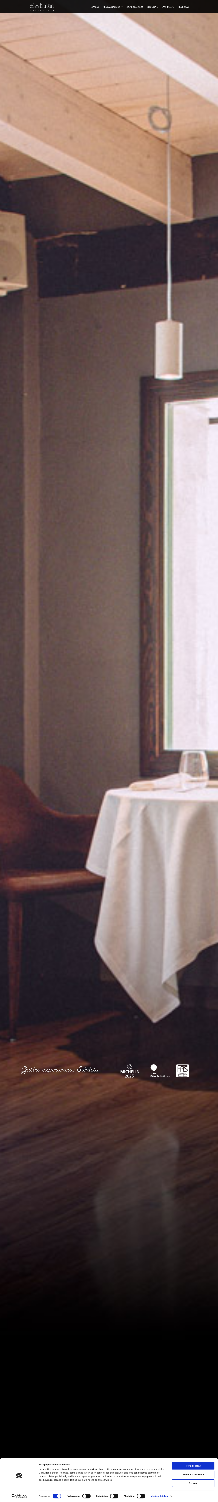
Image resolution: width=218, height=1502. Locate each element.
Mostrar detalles (159, 1496)
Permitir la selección (193, 1474)
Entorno (152, 6)
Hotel (95, 6)
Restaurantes (111, 6)
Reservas (183, 6)
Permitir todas (193, 1465)
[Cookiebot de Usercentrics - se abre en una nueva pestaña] (19, 1496)
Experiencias (134, 6)
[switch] (86, 1496)
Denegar (193, 1483)
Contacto (167, 6)
